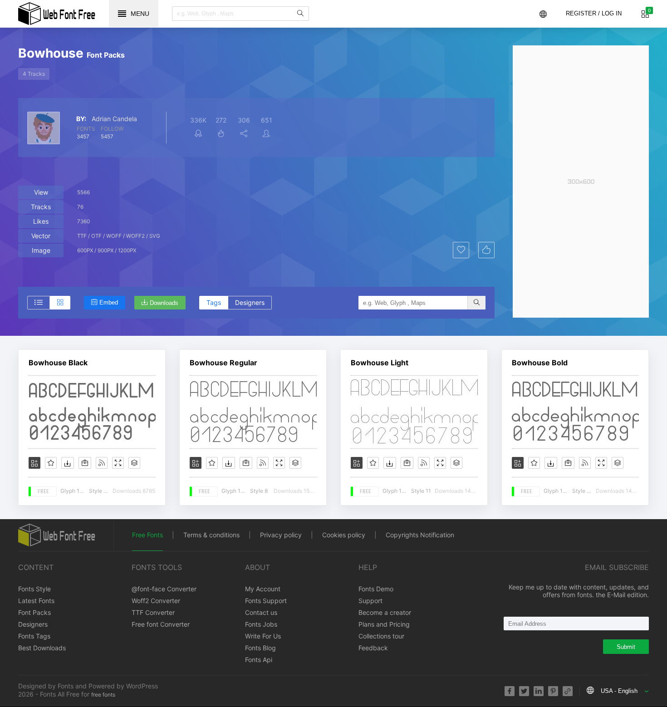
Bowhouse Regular (223, 362)
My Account (262, 589)
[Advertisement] (581, 181)
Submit (626, 646)
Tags (213, 302)
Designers (250, 302)
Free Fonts (147, 535)
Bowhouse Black (58, 362)
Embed (108, 302)
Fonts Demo (375, 589)
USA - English (619, 690)
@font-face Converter (164, 589)
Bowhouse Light (379, 362)
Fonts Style (34, 589)
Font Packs (34, 612)
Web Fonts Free (56, 13)
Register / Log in (594, 13)
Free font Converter (161, 624)
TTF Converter (153, 612)
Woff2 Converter (156, 600)
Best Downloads (42, 648)
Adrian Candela (114, 119)
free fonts (103, 694)
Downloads (164, 302)
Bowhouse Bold (540, 362)
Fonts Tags (34, 636)
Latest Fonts (36, 600)
